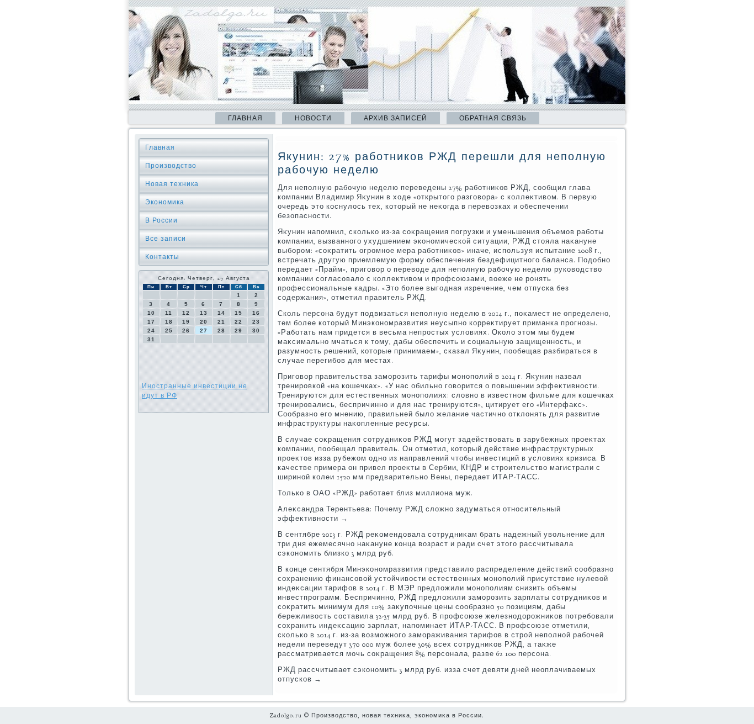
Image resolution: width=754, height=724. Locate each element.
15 (238, 313)
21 (221, 322)
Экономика (164, 202)
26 (186, 330)
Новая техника (172, 183)
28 (221, 330)
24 (151, 330)
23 (256, 322)
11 (168, 313)
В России (161, 220)
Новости (313, 118)
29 (238, 330)
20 (204, 322)
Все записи (165, 238)
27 (204, 330)
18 (169, 322)
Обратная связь (493, 118)
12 (186, 313)
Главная (245, 118)
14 (221, 313)
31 (151, 339)
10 (151, 313)
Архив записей (395, 118)
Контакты (162, 256)
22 (238, 322)
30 (256, 330)
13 (204, 313)
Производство (171, 165)
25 (169, 330)
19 (186, 322)
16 (256, 313)
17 (151, 322)
